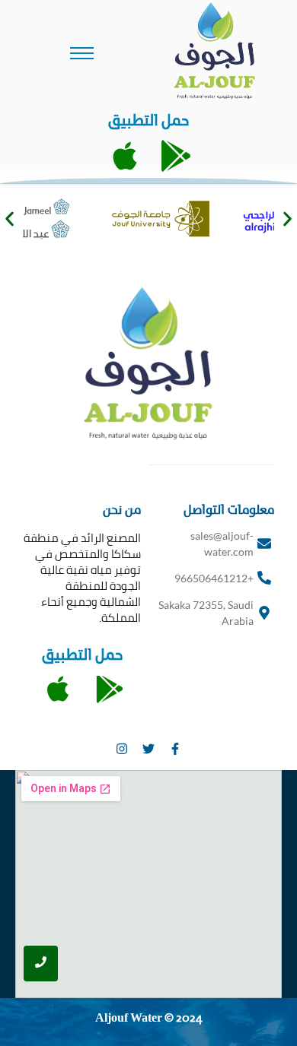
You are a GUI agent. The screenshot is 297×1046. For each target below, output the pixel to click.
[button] (9, 218)
